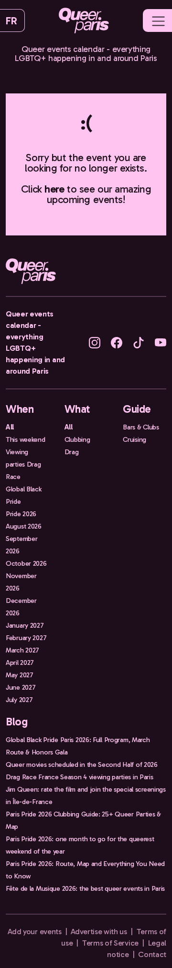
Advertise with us (99, 931)
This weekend (25, 439)
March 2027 (22, 650)
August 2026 (24, 526)
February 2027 (26, 637)
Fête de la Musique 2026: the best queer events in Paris (85, 888)
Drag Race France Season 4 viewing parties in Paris (79, 777)
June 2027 (20, 687)
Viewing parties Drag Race (23, 464)
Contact (152, 954)
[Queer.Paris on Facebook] (116, 341)
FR (11, 20)
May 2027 (19, 675)
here (54, 189)
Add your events (34, 931)
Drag (71, 452)
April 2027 (20, 662)
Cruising (134, 439)
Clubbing (77, 439)
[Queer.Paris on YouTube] (160, 341)
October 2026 (26, 563)
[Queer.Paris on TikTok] (138, 341)
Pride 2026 (21, 513)
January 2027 (25, 625)
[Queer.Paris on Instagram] (94, 341)
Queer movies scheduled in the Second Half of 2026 (82, 764)
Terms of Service (110, 943)
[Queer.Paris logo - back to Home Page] (84, 20)
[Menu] (158, 21)
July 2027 (19, 699)
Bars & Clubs (141, 427)
